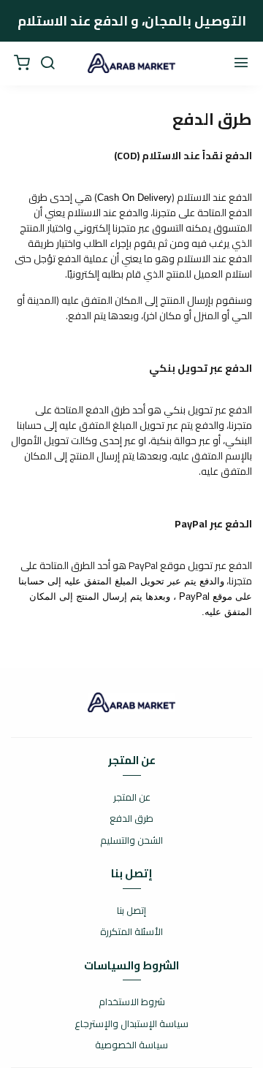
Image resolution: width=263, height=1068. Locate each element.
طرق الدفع (131, 819)
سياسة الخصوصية (131, 1045)
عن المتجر (131, 797)
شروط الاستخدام (132, 1002)
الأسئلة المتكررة (131, 932)
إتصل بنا (131, 911)
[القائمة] (241, 64)
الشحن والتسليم (131, 841)
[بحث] (47, 64)
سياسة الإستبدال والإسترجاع (131, 1024)
